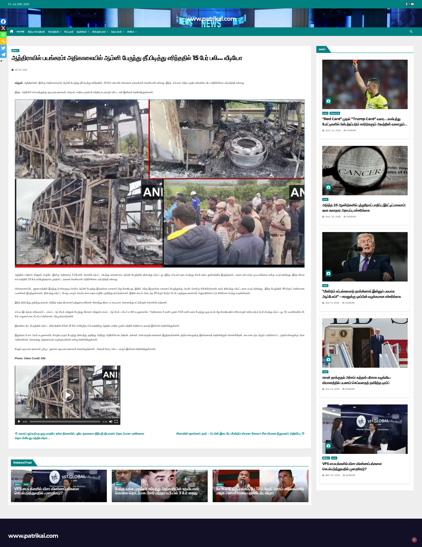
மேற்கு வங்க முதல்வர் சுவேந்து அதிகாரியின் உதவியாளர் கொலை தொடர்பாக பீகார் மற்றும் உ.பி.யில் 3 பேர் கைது (157, 490)
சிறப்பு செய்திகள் (36, 31)
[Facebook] (3, 21)
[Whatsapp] (3, 34)
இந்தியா (15, 50)
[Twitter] (3, 48)
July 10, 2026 (333, 130)
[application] (67, 395)
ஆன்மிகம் (82, 31)
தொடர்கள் (116, 31)
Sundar (351, 130)
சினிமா (131, 31)
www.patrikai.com (211, 18)
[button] (411, 31)
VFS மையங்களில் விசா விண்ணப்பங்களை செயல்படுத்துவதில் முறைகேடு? (46, 490)
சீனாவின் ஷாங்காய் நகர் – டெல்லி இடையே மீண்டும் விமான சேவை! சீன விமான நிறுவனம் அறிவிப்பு (238, 433)
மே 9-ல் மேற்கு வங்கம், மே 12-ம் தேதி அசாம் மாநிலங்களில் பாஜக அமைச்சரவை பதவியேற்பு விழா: (260, 490)
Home (21, 31)
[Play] (19, 421)
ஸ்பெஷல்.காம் (99, 31)
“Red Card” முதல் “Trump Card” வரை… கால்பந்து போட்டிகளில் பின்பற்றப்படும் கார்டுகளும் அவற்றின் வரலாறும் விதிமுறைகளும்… (363, 124)
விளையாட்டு (335, 113)
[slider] (65, 421)
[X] (3, 28)
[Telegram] (3, 54)
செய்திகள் (54, 31)
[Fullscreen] (116, 421)
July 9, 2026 (332, 303)
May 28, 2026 (333, 475)
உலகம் (26, 484)
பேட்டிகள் (69, 31)
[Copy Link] (3, 41)
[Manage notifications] (414, 539)
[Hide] (1, 61)
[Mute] (110, 421)
